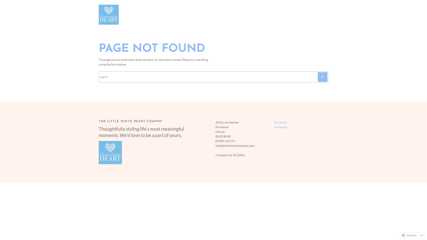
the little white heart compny (130, 121)
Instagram (281, 127)
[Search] (322, 77)
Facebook (280, 122)
